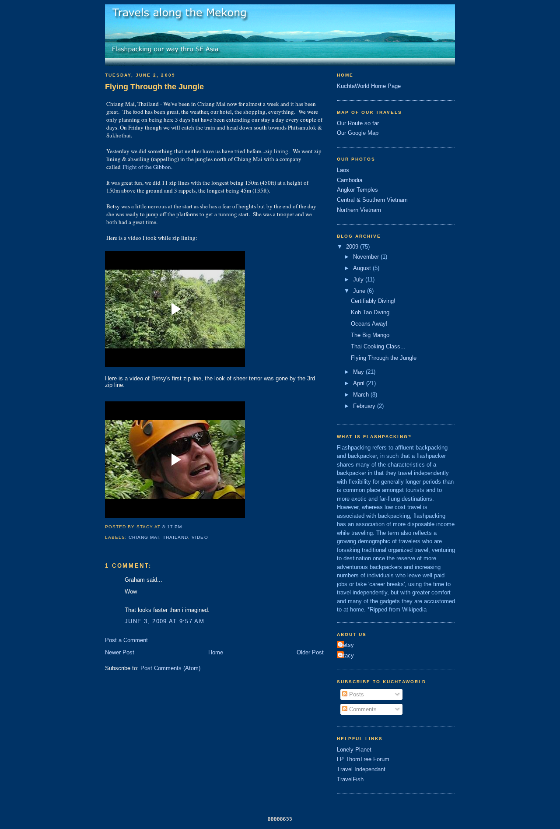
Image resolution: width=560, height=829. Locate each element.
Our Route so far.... (361, 123)
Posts (355, 694)
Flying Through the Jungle (154, 86)
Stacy (346, 655)
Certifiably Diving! (373, 301)
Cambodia (349, 180)
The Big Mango (370, 335)
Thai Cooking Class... (378, 346)
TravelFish (350, 779)
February (365, 406)
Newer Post (119, 652)
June (360, 291)
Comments (362, 709)
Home (215, 652)
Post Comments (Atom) (170, 668)
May (359, 372)
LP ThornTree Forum (363, 759)
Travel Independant (361, 769)
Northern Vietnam (359, 210)
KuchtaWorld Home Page (369, 86)
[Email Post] (185, 526)
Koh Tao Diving (370, 312)
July (359, 279)
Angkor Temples (357, 189)
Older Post (310, 652)
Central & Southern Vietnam (372, 200)
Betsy (346, 645)
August (363, 268)
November (367, 256)
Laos (343, 170)
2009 (353, 246)
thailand (175, 537)
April (359, 383)
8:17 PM (172, 526)
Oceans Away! (369, 323)
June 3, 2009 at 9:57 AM (164, 621)
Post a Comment (126, 640)
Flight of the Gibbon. (147, 167)
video (200, 537)
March (362, 394)
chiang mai (144, 537)
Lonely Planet (354, 749)
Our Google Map (357, 133)
